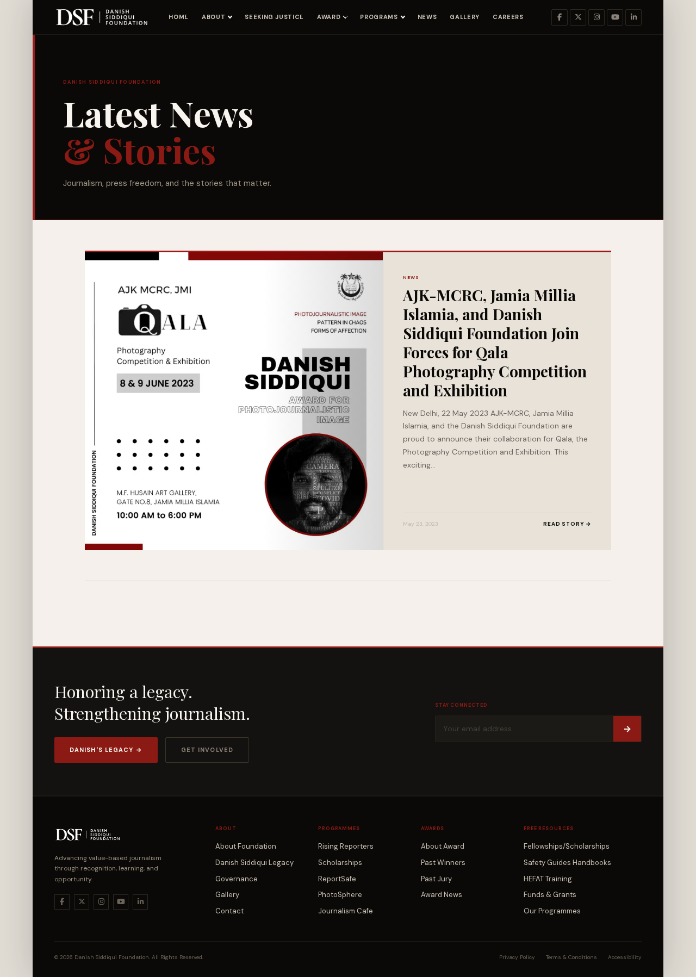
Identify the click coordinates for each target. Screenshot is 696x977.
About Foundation (245, 846)
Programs (378, 17)
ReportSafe (337, 878)
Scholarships (340, 862)
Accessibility (625, 957)
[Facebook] (559, 17)
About (213, 17)
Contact (229, 911)
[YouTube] (615, 17)
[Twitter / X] (578, 17)
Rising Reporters (346, 846)
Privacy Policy (517, 957)
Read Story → (567, 523)
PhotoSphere (340, 894)
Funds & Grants (550, 894)
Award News (441, 894)
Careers (508, 17)
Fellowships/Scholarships (567, 846)
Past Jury (436, 878)
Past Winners (443, 862)
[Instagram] (596, 17)
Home (179, 17)
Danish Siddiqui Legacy (254, 862)
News (427, 17)
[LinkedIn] (633, 17)
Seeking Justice (274, 17)
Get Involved (207, 750)
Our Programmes (552, 911)
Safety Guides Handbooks (567, 862)
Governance (236, 878)
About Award (442, 846)
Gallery (465, 17)
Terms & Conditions (571, 957)
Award (328, 17)
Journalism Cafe (345, 911)
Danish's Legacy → (106, 750)
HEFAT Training (548, 878)
